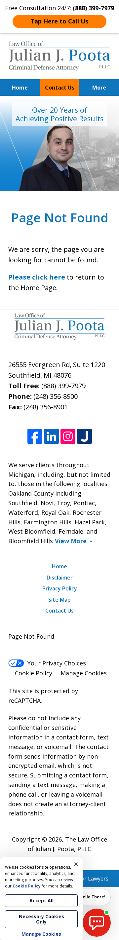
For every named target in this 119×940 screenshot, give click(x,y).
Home (20, 87)
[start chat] (97, 923)
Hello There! (92, 897)
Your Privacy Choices (56, 663)
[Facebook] (34, 436)
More (99, 87)
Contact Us (59, 87)
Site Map (59, 599)
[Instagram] (67, 436)
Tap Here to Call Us (59, 21)
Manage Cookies (83, 673)
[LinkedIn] (51, 436)
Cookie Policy (33, 673)
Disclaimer (60, 577)
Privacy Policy (59, 588)
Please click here (36, 277)
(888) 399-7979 (63, 385)
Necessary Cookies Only (41, 919)
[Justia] (84, 436)
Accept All (41, 900)
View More (71, 541)
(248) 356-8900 (55, 396)
